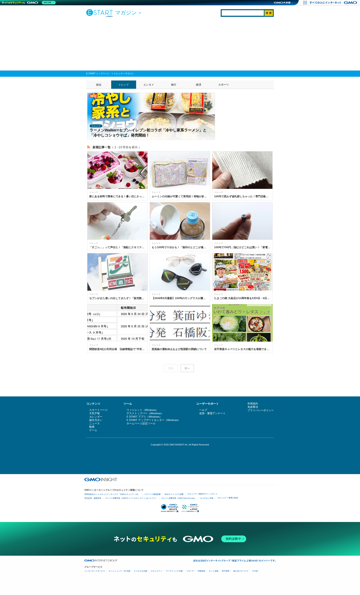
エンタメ (148, 84)
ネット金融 (213, 571)
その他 (255, 571)
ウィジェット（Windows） (142, 409)
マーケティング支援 (174, 571)
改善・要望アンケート (212, 413)
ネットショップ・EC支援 (119, 571)
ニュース (94, 423)
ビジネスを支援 (140, 571)
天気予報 (94, 413)
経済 (198, 84)
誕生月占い (95, 420)
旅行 (173, 84)
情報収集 (201, 571)
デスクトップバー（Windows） (145, 413)
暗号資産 (226, 571)
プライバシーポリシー (261, 410)
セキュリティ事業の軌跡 (227, 498)
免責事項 (253, 406)
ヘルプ (203, 409)
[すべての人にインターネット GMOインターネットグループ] (334, 2)
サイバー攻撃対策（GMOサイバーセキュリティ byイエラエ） (131, 498)
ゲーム (93, 430)
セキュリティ (156, 571)
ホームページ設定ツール (141, 423)
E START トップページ (98, 73)
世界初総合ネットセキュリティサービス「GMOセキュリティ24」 (112, 494)
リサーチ (190, 571)
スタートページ (98, 409)
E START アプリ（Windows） (144, 416)
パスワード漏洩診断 (152, 494)
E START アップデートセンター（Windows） (153, 420)
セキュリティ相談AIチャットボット (203, 494)
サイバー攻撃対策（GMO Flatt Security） (178, 498)
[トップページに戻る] (100, 12)
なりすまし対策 (206, 498)
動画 (91, 426)
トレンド (118, 73)
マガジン (129, 73)
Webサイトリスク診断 (174, 494)
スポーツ (223, 84)
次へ (187, 368)
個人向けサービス (240, 571)
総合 (98, 84)
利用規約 (253, 403)
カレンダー (95, 416)
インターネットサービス (94, 571)
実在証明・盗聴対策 (92, 498)
